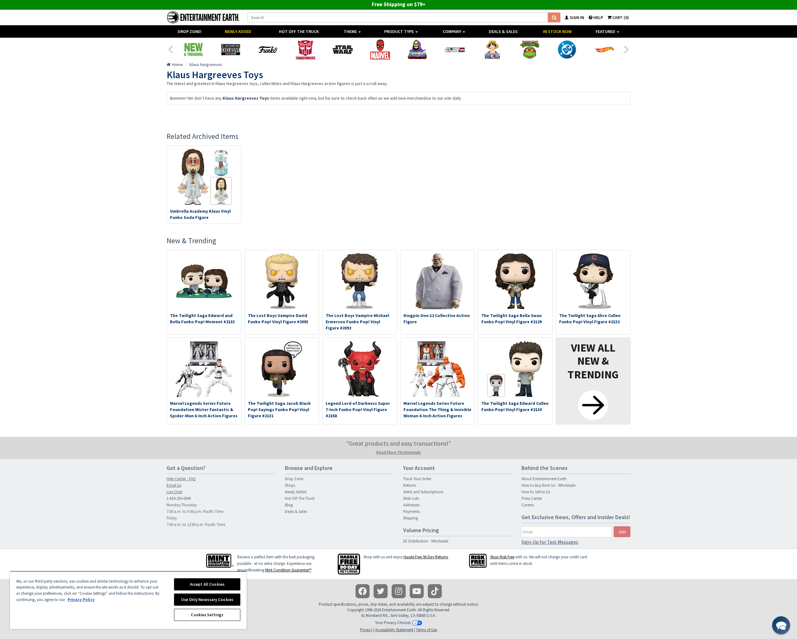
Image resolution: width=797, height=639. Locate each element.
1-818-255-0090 (179, 498)
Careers (527, 505)
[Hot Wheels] (604, 49)
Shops (290, 485)
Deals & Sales (503, 31)
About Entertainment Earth (544, 478)
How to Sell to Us (535, 492)
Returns (409, 485)
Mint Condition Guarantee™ (288, 570)
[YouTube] (417, 591)
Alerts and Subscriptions (423, 492)
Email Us (174, 485)
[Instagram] (399, 591)
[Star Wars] (343, 49)
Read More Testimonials (398, 452)
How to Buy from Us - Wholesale (548, 485)
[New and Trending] (193, 49)
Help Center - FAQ (181, 478)
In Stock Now (557, 31)
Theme (351, 31)
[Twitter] (381, 591)
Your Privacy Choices (393, 622)
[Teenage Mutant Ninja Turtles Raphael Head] (529, 49)
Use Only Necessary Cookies (207, 599)
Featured (606, 31)
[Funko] (268, 49)
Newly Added (238, 31)
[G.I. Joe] (455, 49)
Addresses (411, 505)
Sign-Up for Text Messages (549, 542)
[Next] (626, 49)
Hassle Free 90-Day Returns (425, 557)
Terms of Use (426, 629)
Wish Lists (411, 498)
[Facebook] (363, 591)
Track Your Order (417, 478)
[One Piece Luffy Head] (492, 49)
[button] (781, 625)
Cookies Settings (207, 615)
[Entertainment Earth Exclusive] (231, 49)
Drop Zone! (189, 31)
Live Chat (174, 492)
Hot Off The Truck (299, 31)
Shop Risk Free (502, 557)
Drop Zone (294, 478)
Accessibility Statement (394, 629)
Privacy (366, 629)
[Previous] (170, 49)
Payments (411, 511)
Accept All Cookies (207, 584)
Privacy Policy (81, 599)
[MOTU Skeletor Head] (417, 49)
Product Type (399, 31)
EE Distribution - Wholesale (425, 541)
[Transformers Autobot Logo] (305, 49)
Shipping (410, 518)
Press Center (531, 498)
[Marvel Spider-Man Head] (380, 49)
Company (452, 31)
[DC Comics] (567, 49)
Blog (289, 505)
